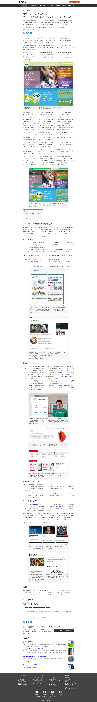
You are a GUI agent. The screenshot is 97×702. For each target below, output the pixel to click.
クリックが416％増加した (62, 376)
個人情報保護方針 (48, 698)
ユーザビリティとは (33, 5)
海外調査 (67, 680)
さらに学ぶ (28, 218)
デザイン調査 (68, 679)
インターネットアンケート (70, 683)
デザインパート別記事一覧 (23, 685)
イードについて (71, 5)
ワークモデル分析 (53, 683)
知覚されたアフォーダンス (33, 121)
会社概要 (58, 696)
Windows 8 (34, 151)
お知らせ (39, 696)
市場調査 (64, 5)
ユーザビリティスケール (38, 683)
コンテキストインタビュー (54, 680)
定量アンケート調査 (21, 681)
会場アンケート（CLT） (70, 684)
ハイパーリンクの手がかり (29, 132)
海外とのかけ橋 (20, 680)
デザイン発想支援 (53, 684)
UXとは (51, 5)
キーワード (25, 617)
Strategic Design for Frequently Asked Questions (37, 607)
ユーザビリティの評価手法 (38, 677)
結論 (27, 216)
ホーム (19, 5)
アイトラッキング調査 (38, 680)
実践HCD (19, 683)
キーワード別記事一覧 (22, 684)
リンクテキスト (47, 112)
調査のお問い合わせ (74, 2)
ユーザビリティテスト (38, 679)
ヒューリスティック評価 (38, 681)
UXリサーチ (57, 5)
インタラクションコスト (34, 52)
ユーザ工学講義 (20, 679)
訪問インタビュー (53, 679)
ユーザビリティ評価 (43, 5)
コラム (24, 5)
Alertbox (19, 677)
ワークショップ (52, 685)
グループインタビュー (69, 687)
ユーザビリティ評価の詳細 (64, 630)
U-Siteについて (45, 696)
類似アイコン (58, 506)
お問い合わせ (52, 696)
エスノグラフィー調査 (53, 677)
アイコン (35, 504)
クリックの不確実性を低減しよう (34, 213)
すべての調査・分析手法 (70, 688)
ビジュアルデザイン (43, 617)
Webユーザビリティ (33, 617)
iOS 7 (29, 151)
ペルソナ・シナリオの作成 (54, 681)
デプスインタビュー (69, 685)
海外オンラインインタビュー (71, 681)
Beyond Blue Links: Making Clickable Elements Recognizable (36, 27)
